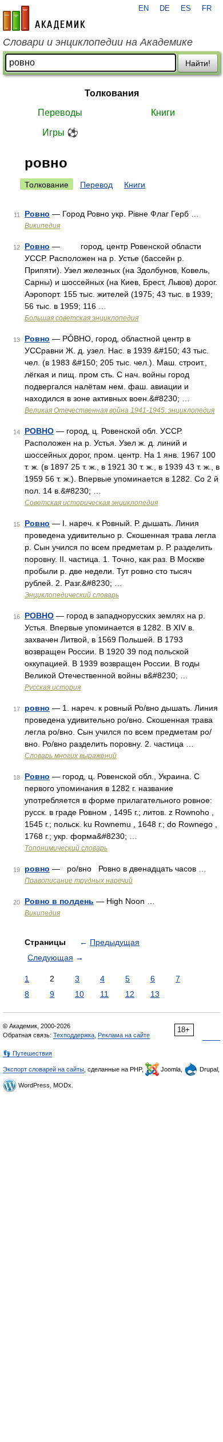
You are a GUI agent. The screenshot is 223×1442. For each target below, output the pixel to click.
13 (155, 994)
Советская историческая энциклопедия (91, 503)
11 (104, 994)
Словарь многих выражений (71, 756)
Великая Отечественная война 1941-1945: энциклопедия (119, 410)
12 (129, 994)
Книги (163, 112)
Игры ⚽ (60, 132)
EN (143, 9)
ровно (37, 707)
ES (186, 9)
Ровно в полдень (59, 901)
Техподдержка (73, 1035)
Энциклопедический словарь (72, 595)
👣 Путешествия (27, 1053)
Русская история (53, 687)
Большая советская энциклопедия (81, 318)
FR (207, 9)
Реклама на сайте (124, 1035)
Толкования (112, 93)
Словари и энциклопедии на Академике (98, 42)
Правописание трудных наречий (79, 881)
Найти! (197, 63)
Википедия (42, 226)
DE (165, 9)
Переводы (60, 112)
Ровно (37, 213)
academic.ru (44, 18)
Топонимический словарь (66, 848)
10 (79, 994)
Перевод (96, 184)
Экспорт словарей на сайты (43, 1069)
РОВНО (39, 430)
